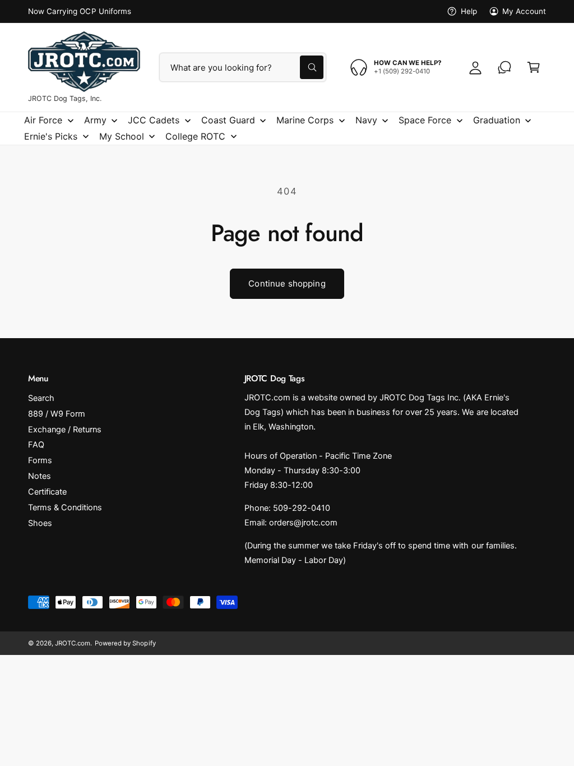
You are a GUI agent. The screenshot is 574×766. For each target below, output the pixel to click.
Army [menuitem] (95, 120)
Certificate (47, 492)
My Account (524, 11)
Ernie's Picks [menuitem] (50, 136)
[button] (533, 67)
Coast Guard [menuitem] (228, 120)
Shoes (40, 523)
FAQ (36, 445)
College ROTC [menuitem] (195, 136)
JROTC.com (72, 643)
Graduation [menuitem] (496, 120)
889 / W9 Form (56, 414)
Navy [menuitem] (366, 120)
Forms (40, 460)
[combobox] (242, 67)
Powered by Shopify (125, 643)
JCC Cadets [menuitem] (153, 120)
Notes (39, 476)
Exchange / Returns (64, 429)
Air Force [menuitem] (43, 120)
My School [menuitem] (121, 136)
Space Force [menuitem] (425, 120)
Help (468, 11)
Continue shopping (287, 283)
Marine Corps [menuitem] (305, 120)
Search (41, 398)
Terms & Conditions (65, 507)
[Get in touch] (504, 67)
